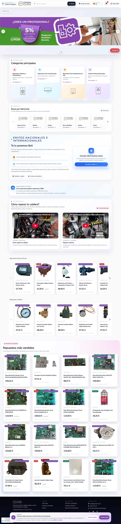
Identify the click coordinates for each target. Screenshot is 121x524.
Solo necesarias (92, 517)
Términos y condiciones (71, 503)
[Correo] (93, 511)
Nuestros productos (70, 505)
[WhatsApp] (89, 511)
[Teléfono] (97, 511)
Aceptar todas (104, 517)
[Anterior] (3, 31)
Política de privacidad (47, 505)
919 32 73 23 (28, 509)
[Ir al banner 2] (61, 52)
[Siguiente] (118, 31)
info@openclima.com (18, 509)
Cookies (44, 508)
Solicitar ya (115, 50)
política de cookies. (58, 520)
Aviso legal (45, 503)
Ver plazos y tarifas (90, 164)
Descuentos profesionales (71, 508)
